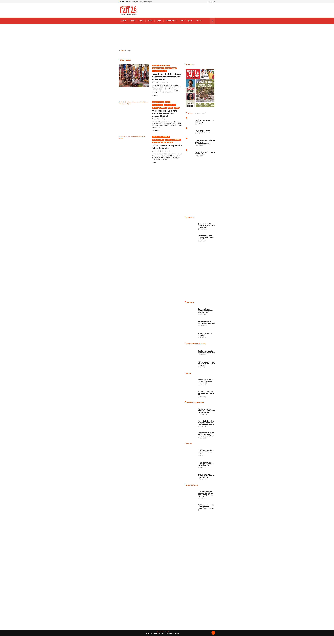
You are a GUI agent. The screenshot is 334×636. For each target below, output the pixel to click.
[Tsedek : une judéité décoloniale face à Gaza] (190, 352)
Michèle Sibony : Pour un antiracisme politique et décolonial (206, 363)
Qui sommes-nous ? (163, 632)
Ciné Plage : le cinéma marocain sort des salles (205, 451)
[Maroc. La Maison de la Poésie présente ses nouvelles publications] (190, 422)
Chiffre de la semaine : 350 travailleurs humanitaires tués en (206, 506)
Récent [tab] (190, 113)
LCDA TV (198, 21)
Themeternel (162, 71)
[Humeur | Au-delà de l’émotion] (190, 334)
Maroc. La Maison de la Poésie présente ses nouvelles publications (206, 422)
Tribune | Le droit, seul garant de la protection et (206, 393)
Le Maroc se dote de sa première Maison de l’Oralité (167, 146)
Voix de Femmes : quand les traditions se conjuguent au (206, 475)
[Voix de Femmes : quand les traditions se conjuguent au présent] (190, 475)
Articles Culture (164, 65)
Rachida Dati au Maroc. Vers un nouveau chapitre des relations (206, 434)
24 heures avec (202, 431)
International (170, 21)
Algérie (150, 21)
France (132, 21)
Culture (167, 68)
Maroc (141, 21)
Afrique (161, 102)
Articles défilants (158, 68)
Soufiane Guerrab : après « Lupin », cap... (204, 121)
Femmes (200, 360)
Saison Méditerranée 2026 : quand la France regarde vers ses (206, 463)
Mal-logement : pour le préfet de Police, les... (203, 131)
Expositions (162, 107)
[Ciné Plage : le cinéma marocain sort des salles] (190, 452)
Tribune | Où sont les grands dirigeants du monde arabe (205, 381)
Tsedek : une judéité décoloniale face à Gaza (206, 352)
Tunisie (159, 21)
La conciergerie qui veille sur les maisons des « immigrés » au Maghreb (205, 494)
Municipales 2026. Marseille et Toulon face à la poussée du (206, 410)
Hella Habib (156, 82)
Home (122, 50)
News (181, 21)
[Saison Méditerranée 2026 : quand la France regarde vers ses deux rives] (190, 464)
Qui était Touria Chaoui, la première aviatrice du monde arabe (206, 225)
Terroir (155, 71)
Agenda (167, 102)
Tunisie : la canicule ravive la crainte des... (205, 153)
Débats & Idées (176, 139)
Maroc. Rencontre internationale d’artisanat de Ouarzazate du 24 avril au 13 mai (167, 77)
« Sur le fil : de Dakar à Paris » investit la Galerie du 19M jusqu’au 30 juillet (165, 113)
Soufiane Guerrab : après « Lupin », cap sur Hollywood (138, 1)
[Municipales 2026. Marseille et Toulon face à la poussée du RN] (190, 410)
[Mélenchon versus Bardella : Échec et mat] (190, 322)
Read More (155, 95)
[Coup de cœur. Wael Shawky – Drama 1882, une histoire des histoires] (190, 237)
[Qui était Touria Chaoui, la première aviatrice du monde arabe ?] (190, 225)
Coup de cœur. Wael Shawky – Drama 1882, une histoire (206, 237)
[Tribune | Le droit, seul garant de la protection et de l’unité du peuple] (190, 393)
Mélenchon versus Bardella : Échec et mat (206, 322)
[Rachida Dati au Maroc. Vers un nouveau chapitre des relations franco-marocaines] (190, 434)
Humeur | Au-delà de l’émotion (205, 334)
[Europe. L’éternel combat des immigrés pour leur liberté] (190, 310)
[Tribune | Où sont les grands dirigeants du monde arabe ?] (190, 381)
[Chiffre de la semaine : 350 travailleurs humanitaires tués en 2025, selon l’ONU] (190, 506)
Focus (190, 21)
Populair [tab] (200, 113)
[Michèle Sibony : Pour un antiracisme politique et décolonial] (190, 363)
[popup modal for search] (212, 21)
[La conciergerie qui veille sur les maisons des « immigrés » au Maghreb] (190, 493)
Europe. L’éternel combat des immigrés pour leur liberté (206, 310)
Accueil (123, 21)
